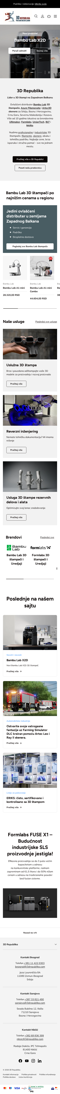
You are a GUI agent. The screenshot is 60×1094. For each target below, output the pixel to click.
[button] (49, 16)
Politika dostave (9, 1077)
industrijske (41, 132)
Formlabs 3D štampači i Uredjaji (40, 559)
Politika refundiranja (47, 1074)
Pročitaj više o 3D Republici (30, 159)
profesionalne (25, 132)
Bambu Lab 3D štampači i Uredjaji (17, 559)
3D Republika (14, 1070)
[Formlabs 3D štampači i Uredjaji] (40, 548)
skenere (37, 135)
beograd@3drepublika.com (30, 966)
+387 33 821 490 (34, 999)
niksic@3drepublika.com (30, 1039)
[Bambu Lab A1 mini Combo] (42, 268)
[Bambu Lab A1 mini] (15, 268)
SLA (23, 62)
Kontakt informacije (11, 1074)
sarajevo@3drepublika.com (30, 1002)
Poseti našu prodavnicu (30, 168)
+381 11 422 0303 (34, 963)
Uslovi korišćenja (25, 1077)
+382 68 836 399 (34, 1035)
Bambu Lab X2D (17, 660)
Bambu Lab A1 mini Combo (41, 289)
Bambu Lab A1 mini (14, 287)
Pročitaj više (16, 384)
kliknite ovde (41, 4)
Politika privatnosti (29, 1074)
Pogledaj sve (47, 537)
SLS (37, 62)
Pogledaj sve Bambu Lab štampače (30, 246)
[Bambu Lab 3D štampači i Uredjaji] (16, 548)
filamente (27, 135)
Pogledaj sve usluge (46, 321)
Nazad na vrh (30, 932)
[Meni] (55, 16)
